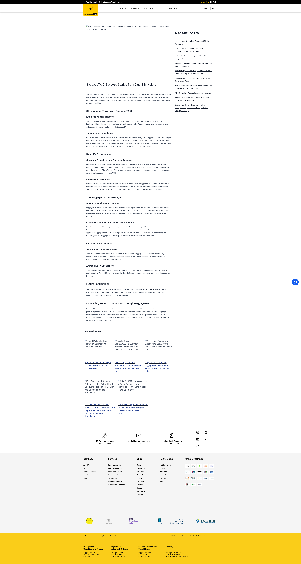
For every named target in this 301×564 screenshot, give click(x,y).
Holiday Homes (165, 465)
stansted (140, 495)
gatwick (140, 485)
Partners (173, 8)
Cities (123, 8)
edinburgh (140, 481)
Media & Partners (89, 471)
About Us (86, 465)
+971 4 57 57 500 (104, 444)
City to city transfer (115, 468)
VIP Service (112, 478)
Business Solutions (115, 481)
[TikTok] (197, 446)
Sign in (162, 481)
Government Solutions (116, 485)
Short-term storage (115, 471)
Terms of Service (90, 536)
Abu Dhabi (140, 471)
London (139, 478)
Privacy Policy (103, 536)
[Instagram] (197, 432)
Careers (86, 468)
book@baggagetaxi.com (139, 441)
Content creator (166, 475)
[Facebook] (206, 432)
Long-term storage (115, 475)
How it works (150, 8)
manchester (141, 491)
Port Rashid (141, 468)
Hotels (162, 468)
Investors (163, 471)
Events (86, 475)
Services (135, 8)
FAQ (162, 8)
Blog (85, 478)
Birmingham (141, 475)
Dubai (139, 465)
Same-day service (115, 465)
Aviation (163, 478)
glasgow (140, 488)
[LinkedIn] (197, 439)
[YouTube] (205, 439)
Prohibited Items (114, 536)
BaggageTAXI (151, 289)
